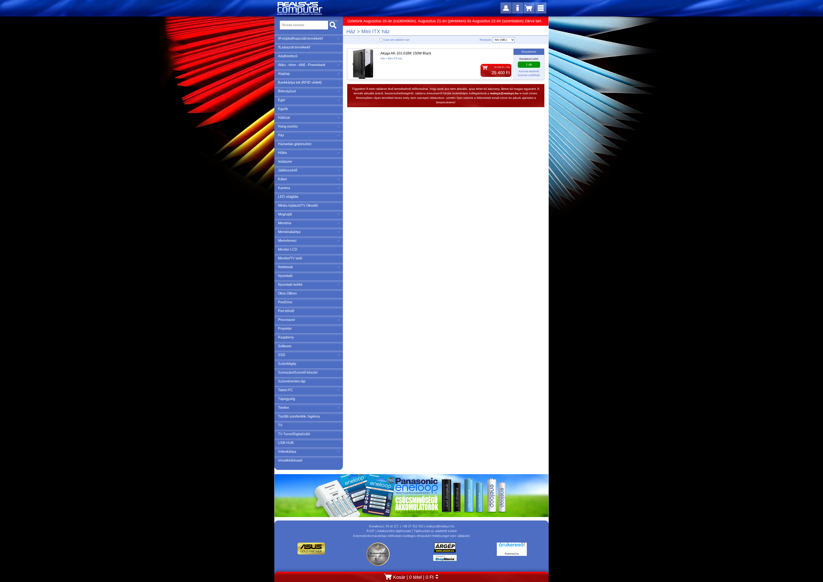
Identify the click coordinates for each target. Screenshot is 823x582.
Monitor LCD (287, 249)
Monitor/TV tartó (290, 258)
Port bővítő (286, 311)
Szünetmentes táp (291, 381)
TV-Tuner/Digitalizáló (294, 434)
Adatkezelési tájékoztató (394, 531)
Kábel (282, 179)
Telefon (283, 407)
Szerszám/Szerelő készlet (297, 372)
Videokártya (287, 451)
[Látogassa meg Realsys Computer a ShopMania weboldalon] (445, 559)
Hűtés (282, 153)
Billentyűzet (287, 91)
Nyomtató (285, 276)
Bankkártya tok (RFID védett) (300, 82)
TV (280, 425)
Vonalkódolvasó (290, 460)
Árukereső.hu (512, 553)
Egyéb (283, 109)
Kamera (284, 188)
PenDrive (285, 302)
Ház (281, 135)
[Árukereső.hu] (512, 547)
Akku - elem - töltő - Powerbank (301, 65)
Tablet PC (285, 390)
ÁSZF (370, 531)
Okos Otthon (287, 293)
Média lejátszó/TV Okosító (298, 205)
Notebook (285, 267)
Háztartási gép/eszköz (295, 144)
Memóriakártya (289, 232)
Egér (281, 100)
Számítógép (287, 363)
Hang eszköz (288, 126)
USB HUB (286, 443)
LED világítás (288, 197)
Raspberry (286, 337)
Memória (284, 223)
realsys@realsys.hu (440, 526)
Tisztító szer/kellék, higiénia (299, 416)
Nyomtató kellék (290, 284)
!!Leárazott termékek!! (294, 47)
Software (284, 346)
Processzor (286, 320)
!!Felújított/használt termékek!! (300, 38)
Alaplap (284, 73)
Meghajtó (285, 214)
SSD (281, 355)
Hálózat (284, 117)
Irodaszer (285, 161)
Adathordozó (287, 56)
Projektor (285, 328)
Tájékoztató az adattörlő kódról (435, 531)
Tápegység (286, 399)
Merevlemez (287, 240)
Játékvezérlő (287, 170)
